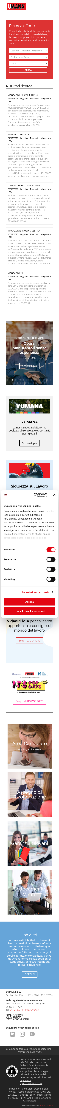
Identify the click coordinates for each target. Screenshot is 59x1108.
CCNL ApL (26, 1097)
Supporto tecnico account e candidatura (29, 1048)
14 (42, 380)
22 (22, 383)
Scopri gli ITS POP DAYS (29, 701)
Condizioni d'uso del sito (35, 1088)
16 (47, 380)
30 (44, 383)
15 (44, 380)
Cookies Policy (27, 1094)
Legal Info (14, 1088)
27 (36, 383)
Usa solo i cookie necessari (30, 611)
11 (34, 380)
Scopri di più (29, 366)
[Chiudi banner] (54, 495)
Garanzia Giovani (29, 843)
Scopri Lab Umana (29, 640)
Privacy (12, 1091)
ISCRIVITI (30, 974)
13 (39, 380)
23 (25, 383)
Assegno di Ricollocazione (29, 794)
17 (50, 380)
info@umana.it (32, 1009)
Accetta (29, 601)
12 (36, 380)
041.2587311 (16, 1009)
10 (31, 380)
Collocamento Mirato (29, 891)
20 (17, 383)
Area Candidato (29, 743)
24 (28, 383)
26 (33, 383)
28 (38, 383)
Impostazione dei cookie (35, 592)
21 (20, 383)
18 (12, 383)
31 (47, 383)
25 (30, 383)
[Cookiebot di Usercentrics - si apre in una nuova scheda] (35, 495)
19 (14, 383)
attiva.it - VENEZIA (46, 1105)
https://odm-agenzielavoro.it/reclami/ (31, 1082)
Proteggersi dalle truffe (29, 1051)
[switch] (50, 559)
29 (41, 383)
